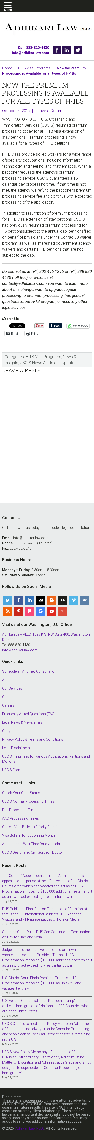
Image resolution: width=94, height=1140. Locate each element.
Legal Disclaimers (16, 748)
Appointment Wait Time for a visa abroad (34, 844)
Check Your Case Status (21, 793)
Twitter (78, 50)
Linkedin (66, 50)
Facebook (57, 50)
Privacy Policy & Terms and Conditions (32, 739)
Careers (8, 705)
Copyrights (10, 731)
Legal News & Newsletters (22, 722)
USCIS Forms (12, 770)
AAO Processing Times (20, 818)
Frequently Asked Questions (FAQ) (29, 714)
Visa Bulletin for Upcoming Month (28, 835)
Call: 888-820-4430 (33, 48)
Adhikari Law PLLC (47, 28)
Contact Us (11, 697)
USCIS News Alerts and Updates (48, 362)
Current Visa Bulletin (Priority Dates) (30, 827)
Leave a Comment (51, 110)
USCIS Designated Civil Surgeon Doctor (32, 852)
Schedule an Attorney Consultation (29, 671)
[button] (8, 5)
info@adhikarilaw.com (30, 53)
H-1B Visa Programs (43, 356)
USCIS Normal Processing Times (28, 801)
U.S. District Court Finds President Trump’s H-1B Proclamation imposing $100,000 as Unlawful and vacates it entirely (41, 983)
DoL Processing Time (19, 810)
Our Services (12, 688)
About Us (9, 680)
